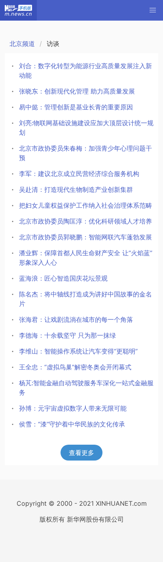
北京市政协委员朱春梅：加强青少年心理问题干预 (85, 153)
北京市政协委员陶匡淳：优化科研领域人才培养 (85, 221)
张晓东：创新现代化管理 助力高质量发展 (77, 91)
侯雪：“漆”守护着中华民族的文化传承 (72, 424)
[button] (152, 10)
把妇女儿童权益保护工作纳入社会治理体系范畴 (85, 205)
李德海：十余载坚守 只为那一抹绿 (67, 335)
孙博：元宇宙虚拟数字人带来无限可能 (73, 408)
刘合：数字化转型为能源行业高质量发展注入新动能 (85, 70)
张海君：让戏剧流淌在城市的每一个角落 (76, 319)
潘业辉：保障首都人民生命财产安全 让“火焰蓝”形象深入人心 (85, 257)
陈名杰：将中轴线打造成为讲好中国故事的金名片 (85, 299)
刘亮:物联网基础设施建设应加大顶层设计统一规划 (86, 127)
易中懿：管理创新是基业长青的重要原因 (76, 107)
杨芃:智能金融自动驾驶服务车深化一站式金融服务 (86, 387)
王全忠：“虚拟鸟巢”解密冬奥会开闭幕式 (75, 367)
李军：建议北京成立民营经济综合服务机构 (79, 174)
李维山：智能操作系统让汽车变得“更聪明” (78, 351)
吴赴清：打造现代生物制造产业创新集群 (76, 189)
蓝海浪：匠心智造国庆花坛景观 (63, 278)
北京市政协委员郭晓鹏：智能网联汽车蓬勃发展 (85, 237)
